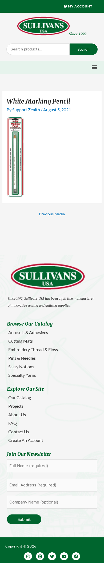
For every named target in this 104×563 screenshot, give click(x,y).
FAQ (12, 423)
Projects (15, 406)
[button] (94, 67)
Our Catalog (19, 397)
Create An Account (25, 440)
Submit (24, 519)
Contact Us (18, 431)
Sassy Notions (21, 366)
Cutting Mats (20, 340)
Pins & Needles (22, 357)
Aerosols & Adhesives (28, 332)
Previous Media (52, 214)
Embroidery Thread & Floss (33, 349)
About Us (17, 414)
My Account (79, 6)
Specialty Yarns (22, 375)
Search (84, 49)
